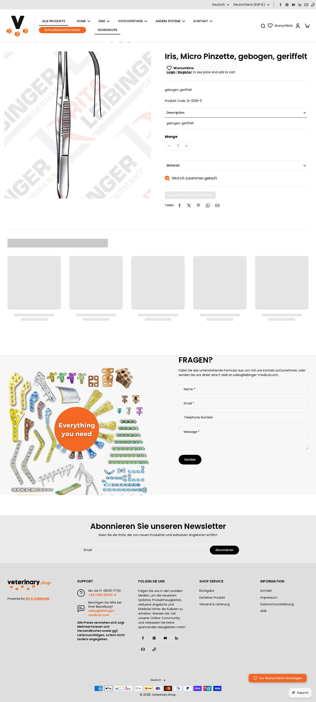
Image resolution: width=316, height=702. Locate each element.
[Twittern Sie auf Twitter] (189, 205)
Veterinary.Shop (164, 695)
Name (189, 389)
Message (191, 432)
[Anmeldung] (297, 26)
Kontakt (266, 591)
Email (189, 403)
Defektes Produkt (212, 598)
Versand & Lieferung (214, 604)
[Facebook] (280, 4)
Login (171, 72)
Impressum (268, 598)
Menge (171, 136)
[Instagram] (287, 4)
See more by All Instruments (190, 195)
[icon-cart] (307, 25)
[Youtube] (293, 4)
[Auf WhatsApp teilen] (208, 205)
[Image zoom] (77, 125)
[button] (278, 678)
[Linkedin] (300, 4)
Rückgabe (206, 591)
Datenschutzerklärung (277, 604)
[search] (263, 25)
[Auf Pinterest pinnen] (198, 205)
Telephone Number (198, 417)
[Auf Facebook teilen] (179, 205)
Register (185, 72)
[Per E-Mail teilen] (217, 205)
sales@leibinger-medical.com (102, 613)
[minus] (169, 146)
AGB (263, 611)
